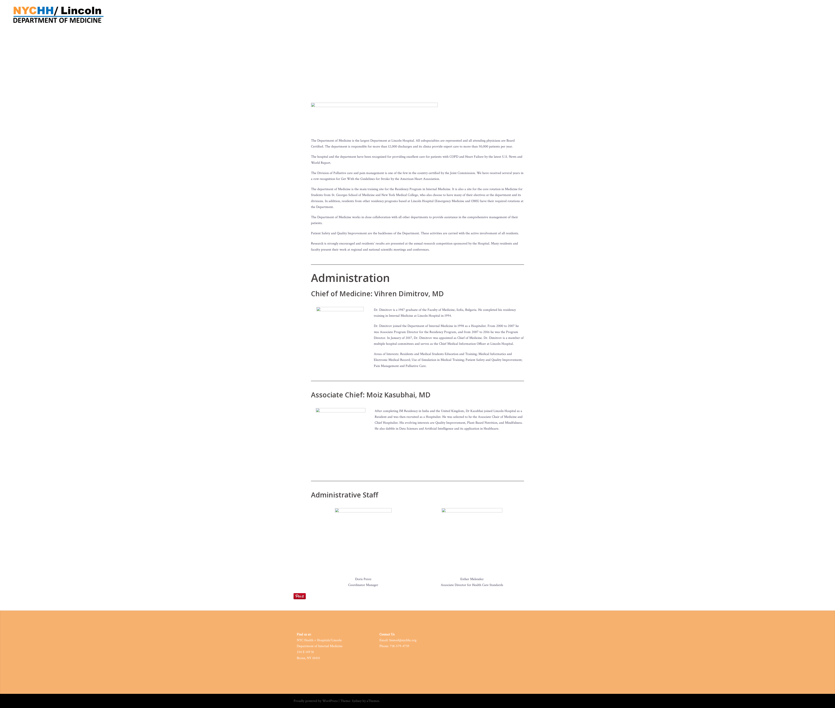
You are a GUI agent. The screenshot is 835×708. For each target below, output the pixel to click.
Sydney (357, 701)
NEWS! (732, 15)
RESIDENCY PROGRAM (626, 15)
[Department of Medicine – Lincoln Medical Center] (59, 15)
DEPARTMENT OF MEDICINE (589, 15)
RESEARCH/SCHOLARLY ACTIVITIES (702, 15)
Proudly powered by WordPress (316, 701)
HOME (563, 15)
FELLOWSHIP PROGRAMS (660, 15)
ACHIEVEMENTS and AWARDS (760, 15)
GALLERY (789, 15)
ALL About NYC (810, 15)
